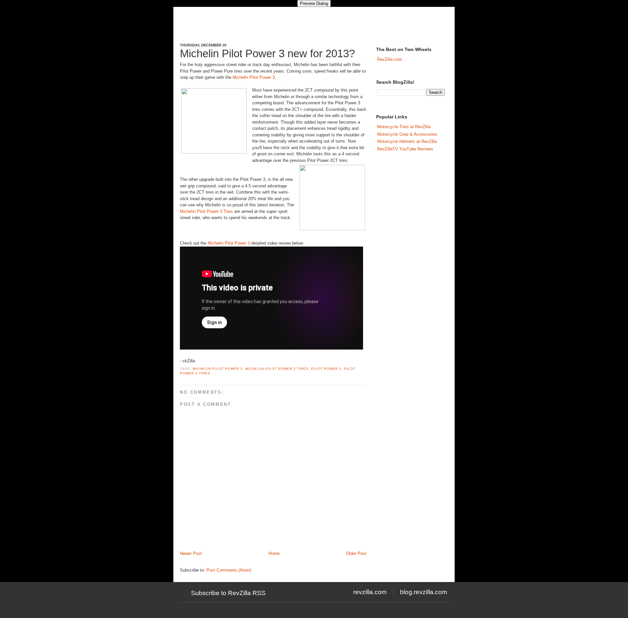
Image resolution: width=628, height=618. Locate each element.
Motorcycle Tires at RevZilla (403, 126)
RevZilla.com (389, 59)
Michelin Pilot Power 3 (254, 77)
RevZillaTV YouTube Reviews (405, 148)
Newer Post (191, 553)
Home (274, 553)
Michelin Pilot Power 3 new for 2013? (267, 53)
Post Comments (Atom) (228, 570)
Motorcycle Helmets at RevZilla (407, 141)
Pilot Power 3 (326, 368)
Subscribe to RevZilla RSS (228, 593)
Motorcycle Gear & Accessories (407, 134)
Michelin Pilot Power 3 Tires (206, 211)
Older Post (356, 553)
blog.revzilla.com (423, 592)
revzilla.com (370, 592)
